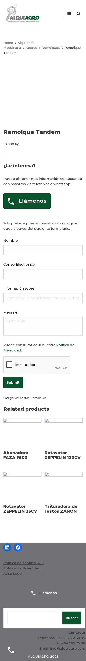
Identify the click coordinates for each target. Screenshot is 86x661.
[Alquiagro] (22, 13)
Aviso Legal (13, 573)
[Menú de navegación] (69, 13)
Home (8, 43)
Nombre (10, 240)
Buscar (72, 618)
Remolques (51, 48)
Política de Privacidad (21, 568)
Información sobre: (19, 288)
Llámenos (48, 593)
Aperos (31, 48)
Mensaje (10, 312)
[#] (7, 547)
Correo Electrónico (19, 264)
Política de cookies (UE (23, 563)
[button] (78, 14)
